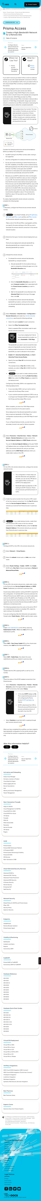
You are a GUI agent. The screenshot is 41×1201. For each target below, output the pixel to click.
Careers (6, 1164)
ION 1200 (6, 980)
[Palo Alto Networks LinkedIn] (11, 1190)
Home (4, 12)
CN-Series (6, 815)
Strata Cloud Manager (9, 776)
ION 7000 (6, 994)
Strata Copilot (32, 4)
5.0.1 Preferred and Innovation (12, 1121)
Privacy (6, 1178)
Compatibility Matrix (9, 1150)
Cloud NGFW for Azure (9, 813)
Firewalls (5, 818)
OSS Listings (7, 1152)
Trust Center (7, 1180)
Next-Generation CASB (9, 859)
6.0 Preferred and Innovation (12, 1123)
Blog (5, 1148)
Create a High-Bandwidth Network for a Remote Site (17, 17)
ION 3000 (6, 987)
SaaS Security (7, 889)
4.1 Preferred (8, 1116)
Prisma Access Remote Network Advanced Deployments (17, 15)
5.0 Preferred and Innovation (19, 1116)
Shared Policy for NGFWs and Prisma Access (15, 903)
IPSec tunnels (33, 217)
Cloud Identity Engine (9, 781)
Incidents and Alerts (8, 944)
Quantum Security (8, 910)
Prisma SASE (8, 1118)
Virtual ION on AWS (8, 1045)
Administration (30, 1116)
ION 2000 (6, 985)
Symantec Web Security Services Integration (15, 1081)
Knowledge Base (8, 1170)
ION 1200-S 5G (7, 1024)
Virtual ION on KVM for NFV (10, 1052)
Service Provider (7, 827)
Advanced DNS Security (9, 880)
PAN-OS (5, 820)
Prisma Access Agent (9, 928)
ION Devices (6, 857)
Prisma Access (10, 12)
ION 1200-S (6, 983)
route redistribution (12, 627)
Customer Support (9, 1166)
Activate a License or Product (11, 779)
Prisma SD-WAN (7, 855)
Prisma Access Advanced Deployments (13, 14)
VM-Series (6, 829)
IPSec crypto (17, 217)
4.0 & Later (8, 1124)
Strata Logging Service (9, 783)
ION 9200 (6, 999)
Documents (7, 1184)
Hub (4, 788)
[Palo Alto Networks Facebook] (6, 1190)
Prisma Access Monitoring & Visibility (13, 852)
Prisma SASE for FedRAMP (10, 962)
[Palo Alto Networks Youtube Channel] (19, 1190)
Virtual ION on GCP (8, 1049)
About (6, 1162)
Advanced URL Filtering (9, 875)
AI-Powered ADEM (8, 850)
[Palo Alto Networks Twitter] (15, 1190)
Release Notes (8, 1144)
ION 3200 (6, 990)
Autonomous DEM (8, 948)
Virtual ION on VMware (9, 1056)
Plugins (5, 832)
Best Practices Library (9, 1095)
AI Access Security (8, 882)
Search (6, 1146)
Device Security (7, 884)
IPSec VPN (6, 905)
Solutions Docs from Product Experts (13, 1109)
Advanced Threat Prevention (11, 877)
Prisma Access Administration (22, 12)
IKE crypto (9, 217)
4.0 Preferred (31, 1123)
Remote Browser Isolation (10, 926)
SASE (33, 1118)
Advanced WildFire (8, 873)
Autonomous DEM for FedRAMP (12, 964)
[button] (40, 960)
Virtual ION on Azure (9, 1047)
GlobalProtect (7, 923)
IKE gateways (33, 215)
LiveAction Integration (9, 1077)
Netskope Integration (9, 1079)
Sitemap (6, 1154)
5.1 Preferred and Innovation (19, 1119)
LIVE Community (8, 1168)
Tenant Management (9, 793)
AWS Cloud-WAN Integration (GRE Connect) (15, 1070)
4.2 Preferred (8, 1119)
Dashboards (6, 941)
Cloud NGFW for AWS (9, 811)
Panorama (6, 825)
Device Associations (8, 786)
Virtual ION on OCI (8, 1054)
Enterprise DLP (7, 887)
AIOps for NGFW (8, 806)
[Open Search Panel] (15, 4)
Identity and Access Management (12, 790)
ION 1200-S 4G (7, 1022)
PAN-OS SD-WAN (8, 822)
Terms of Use (8, 1182)
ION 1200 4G (7, 1015)
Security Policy (7, 907)
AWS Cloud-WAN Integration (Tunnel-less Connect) (17, 1072)
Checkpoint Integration (9, 1074)
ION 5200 (6, 992)
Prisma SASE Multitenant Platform (12, 848)
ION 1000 (6, 978)
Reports (5, 946)
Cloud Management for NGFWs (12, 809)
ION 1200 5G (7, 1017)
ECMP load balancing (28, 700)
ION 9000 (6, 996)
